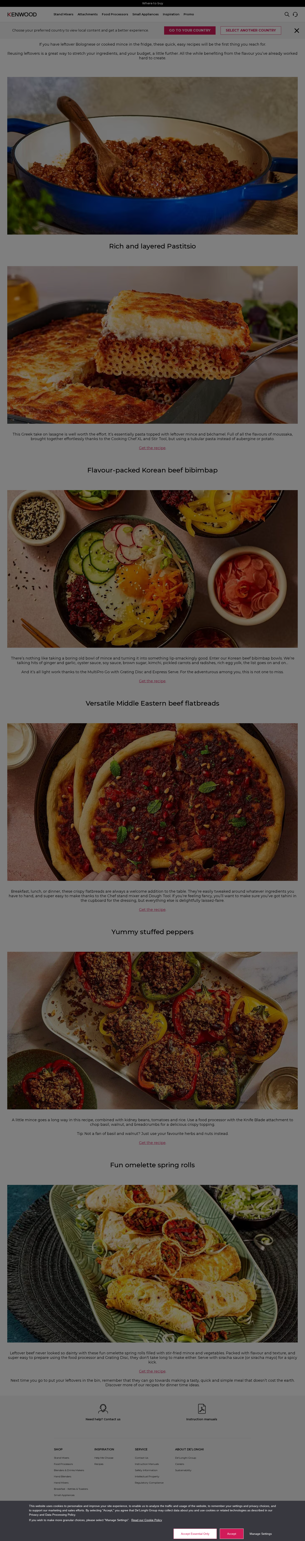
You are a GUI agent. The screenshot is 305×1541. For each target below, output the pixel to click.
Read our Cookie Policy (146, 1520)
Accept (231, 1533)
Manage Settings (261, 1533)
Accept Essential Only (195, 1533)
